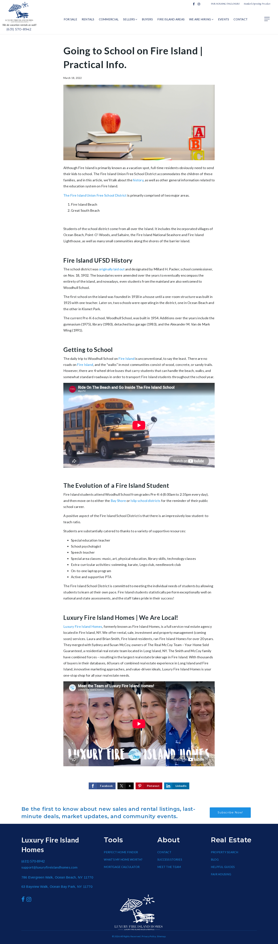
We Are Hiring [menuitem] (200, 19)
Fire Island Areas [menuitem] (171, 19)
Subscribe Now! (230, 812)
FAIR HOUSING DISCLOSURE (225, 3)
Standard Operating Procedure (257, 3)
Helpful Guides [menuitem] (223, 867)
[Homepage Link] (19, 12)
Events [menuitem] (223, 19)
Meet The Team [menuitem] (169, 867)
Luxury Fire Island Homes (82, 626)
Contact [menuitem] (241, 19)
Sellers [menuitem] (129, 19)
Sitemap (161, 936)
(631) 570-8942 (19, 29)
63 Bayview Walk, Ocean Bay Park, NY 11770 (56, 887)
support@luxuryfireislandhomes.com (49, 867)
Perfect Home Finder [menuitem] (121, 852)
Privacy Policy (149, 936)
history (138, 180)
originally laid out (112, 269)
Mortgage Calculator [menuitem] (122, 867)
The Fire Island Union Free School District (95, 195)
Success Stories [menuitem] (169, 859)
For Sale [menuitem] (70, 19)
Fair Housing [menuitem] (221, 874)
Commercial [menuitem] (109, 19)
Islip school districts (145, 501)
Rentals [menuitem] (88, 19)
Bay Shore (118, 501)
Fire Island (126, 358)
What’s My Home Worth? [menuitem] (123, 859)
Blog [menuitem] (215, 859)
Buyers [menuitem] (147, 19)
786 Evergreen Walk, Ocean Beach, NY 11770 (57, 877)
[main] (139, 417)
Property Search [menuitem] (224, 852)
